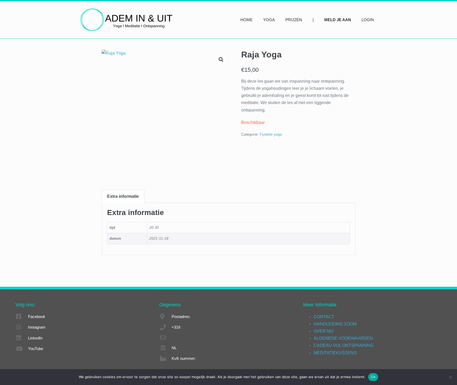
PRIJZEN (293, 19)
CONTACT (324, 317)
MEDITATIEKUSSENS (335, 353)
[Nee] (450, 377)
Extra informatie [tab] (123, 196)
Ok (373, 377)
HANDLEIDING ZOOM (335, 324)
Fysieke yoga (271, 134)
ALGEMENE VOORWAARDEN (343, 338)
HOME (246, 19)
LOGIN (368, 19)
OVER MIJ (323, 331)
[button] (221, 59)
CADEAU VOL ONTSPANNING (343, 345)
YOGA (269, 19)
